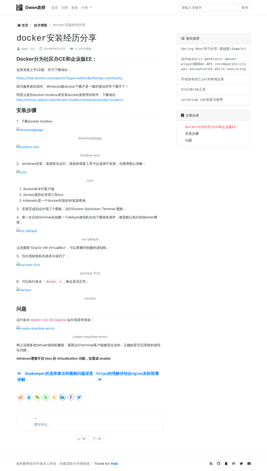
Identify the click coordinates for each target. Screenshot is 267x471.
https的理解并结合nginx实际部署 (127, 374)
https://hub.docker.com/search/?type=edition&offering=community (69, 78)
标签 (74, 7)
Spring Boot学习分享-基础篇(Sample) (213, 49)
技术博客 (40, 25)
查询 (244, 7)
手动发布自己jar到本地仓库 (202, 79)
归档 (64, 7)
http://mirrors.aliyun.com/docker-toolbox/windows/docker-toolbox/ (69, 100)
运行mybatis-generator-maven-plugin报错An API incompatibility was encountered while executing (213, 64)
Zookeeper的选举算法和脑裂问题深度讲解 (55, 377)
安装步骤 (192, 134)
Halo (114, 463)
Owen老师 (34, 7)
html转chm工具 (193, 90)
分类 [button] (85, 7)
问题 (188, 140)
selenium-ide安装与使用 (202, 100)
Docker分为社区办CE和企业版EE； (212, 127)
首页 (54, 7)
